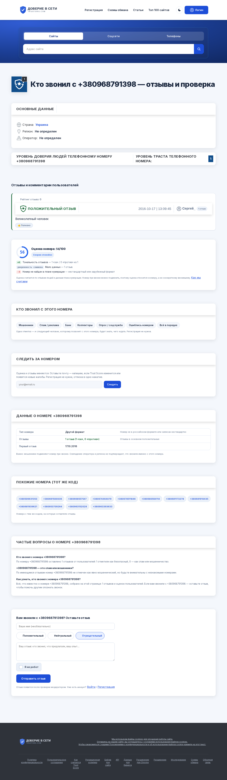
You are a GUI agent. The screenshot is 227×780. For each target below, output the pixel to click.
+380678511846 (126, 498)
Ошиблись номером (141, 325)
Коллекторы (85, 325)
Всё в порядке (168, 325)
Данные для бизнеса (128, 762)
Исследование (178, 760)
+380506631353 (28, 498)
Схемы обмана (118, 10)
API (117, 760)
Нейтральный (62, 635)
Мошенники (26, 325)
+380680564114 (151, 498)
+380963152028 (77, 506)
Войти (91, 687)
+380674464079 (102, 498)
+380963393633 (102, 506)
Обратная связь (208, 761)
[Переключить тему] (179, 9)
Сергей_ (188, 208)
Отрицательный (92, 635)
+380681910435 (199, 498)
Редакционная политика (92, 761)
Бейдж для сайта (108, 762)
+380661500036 (52, 498)
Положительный (33, 635)
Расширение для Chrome (142, 761)
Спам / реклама (49, 325)
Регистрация (94, 10)
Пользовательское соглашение (56, 761)
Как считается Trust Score (76, 764)
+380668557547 (77, 498)
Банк (68, 325)
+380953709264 (52, 506)
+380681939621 (28, 506)
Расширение (160, 760)
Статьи (138, 10)
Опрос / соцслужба (111, 325)
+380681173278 (175, 498)
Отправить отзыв (33, 678)
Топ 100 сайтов (158, 10)
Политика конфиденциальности (32, 761)
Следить (112, 384)
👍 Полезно (24, 225)
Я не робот (32, 667)
